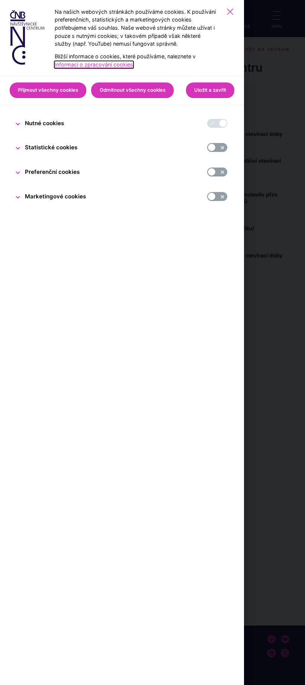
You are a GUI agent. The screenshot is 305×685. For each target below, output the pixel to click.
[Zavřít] (230, 12)
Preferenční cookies (52, 171)
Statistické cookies (51, 147)
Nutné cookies (44, 123)
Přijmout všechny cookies (48, 90)
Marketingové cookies (55, 196)
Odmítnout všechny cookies (133, 90)
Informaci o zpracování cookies (94, 64)
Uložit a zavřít (210, 90)
